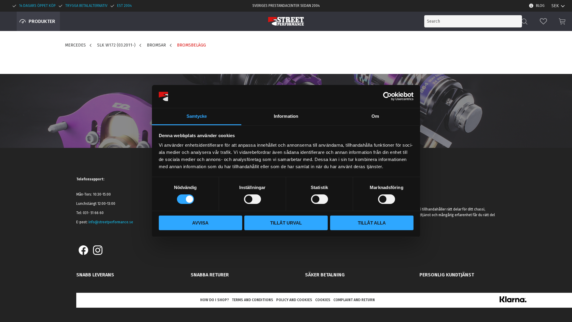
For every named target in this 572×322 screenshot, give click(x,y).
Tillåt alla (372, 222)
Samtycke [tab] (196, 116)
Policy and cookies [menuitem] (294, 300)
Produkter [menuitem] (42, 21)
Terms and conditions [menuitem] (252, 300)
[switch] (252, 199)
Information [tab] (286, 116)
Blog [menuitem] (540, 6)
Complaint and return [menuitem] (354, 300)
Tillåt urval (286, 222)
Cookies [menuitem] (322, 300)
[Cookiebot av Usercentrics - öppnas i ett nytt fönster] (387, 96)
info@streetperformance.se (110, 222)
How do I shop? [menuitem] (214, 300)
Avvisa (200, 222)
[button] (543, 21)
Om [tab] (375, 116)
